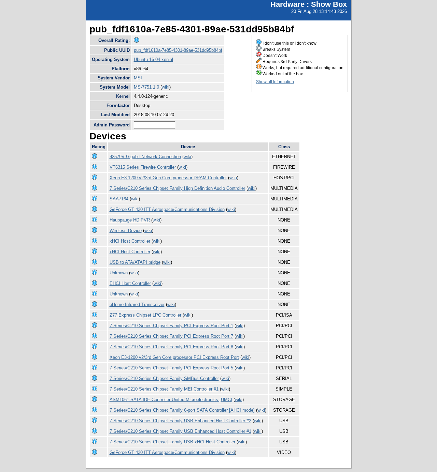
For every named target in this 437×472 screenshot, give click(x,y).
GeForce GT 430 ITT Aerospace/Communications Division (167, 209)
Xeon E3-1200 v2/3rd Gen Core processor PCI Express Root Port (174, 357)
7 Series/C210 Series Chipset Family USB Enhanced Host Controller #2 (180, 420)
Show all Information (275, 82)
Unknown (119, 272)
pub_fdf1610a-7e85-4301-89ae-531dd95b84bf (178, 50)
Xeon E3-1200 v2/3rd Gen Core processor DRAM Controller (168, 177)
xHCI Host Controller (130, 241)
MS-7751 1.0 (146, 87)
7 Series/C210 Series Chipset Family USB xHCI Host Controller (172, 441)
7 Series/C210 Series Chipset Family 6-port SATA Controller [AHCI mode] (182, 410)
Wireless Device (126, 230)
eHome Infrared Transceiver (137, 304)
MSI (138, 77)
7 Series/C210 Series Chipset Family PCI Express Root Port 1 (171, 325)
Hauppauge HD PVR (130, 220)
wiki (165, 87)
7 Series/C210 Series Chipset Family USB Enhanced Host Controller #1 (180, 431)
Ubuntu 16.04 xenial (153, 59)
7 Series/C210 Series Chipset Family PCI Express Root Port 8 (171, 346)
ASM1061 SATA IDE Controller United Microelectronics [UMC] (171, 399)
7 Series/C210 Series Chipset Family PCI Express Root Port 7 (171, 336)
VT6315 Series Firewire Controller (143, 167)
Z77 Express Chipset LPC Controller (145, 315)
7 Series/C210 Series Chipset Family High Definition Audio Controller (177, 188)
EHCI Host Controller (130, 283)
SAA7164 (119, 198)
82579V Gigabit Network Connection (145, 156)
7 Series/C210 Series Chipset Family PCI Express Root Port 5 (171, 367)
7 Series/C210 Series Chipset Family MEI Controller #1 (164, 389)
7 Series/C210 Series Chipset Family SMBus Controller (164, 378)
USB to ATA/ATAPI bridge (135, 262)
